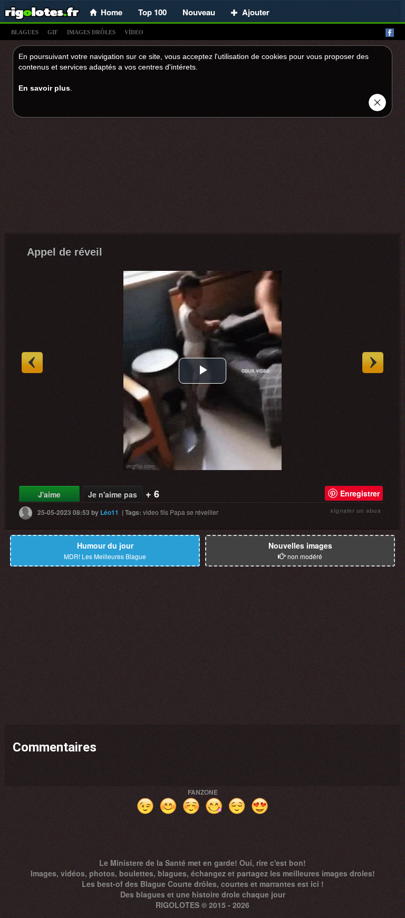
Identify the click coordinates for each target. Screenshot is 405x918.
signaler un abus (355, 510)
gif (52, 32)
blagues (24, 32)
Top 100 (152, 12)
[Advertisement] (202, 178)
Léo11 (109, 512)
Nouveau (198, 12)
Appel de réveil (64, 252)
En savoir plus (44, 88)
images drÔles (91, 32)
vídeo (133, 32)
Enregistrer (360, 493)
